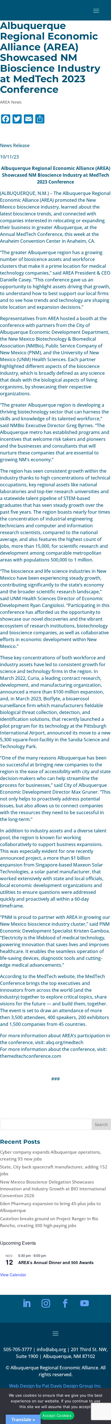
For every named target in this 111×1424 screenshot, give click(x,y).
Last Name (33, 1283)
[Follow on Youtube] (84, 1303)
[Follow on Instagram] (45, 1303)
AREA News (11, 102)
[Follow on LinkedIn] (26, 1303)
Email (29, 1244)
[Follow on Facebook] (65, 1303)
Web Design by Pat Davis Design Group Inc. (55, 1386)
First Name (33, 1264)
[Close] (87, 1214)
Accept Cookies (56, 1415)
